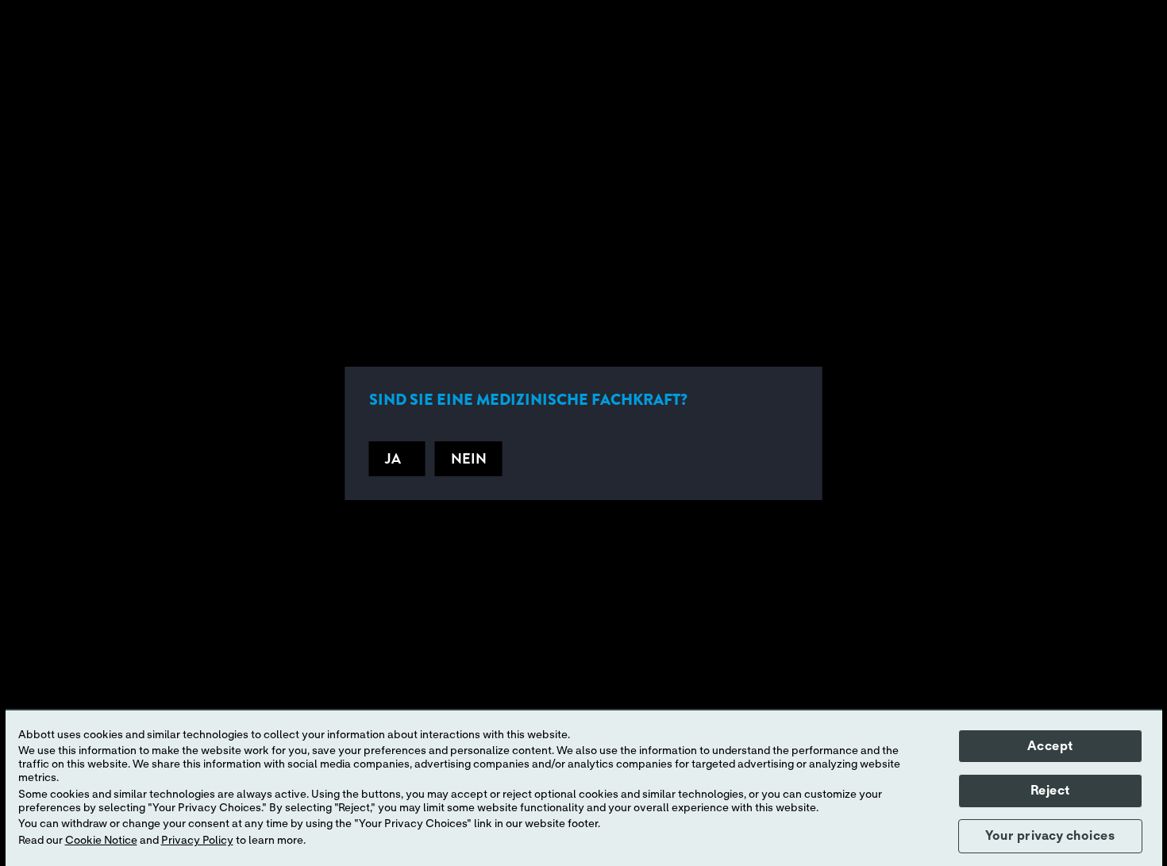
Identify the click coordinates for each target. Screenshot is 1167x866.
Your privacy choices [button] (1050, 835)
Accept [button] (1050, 746)
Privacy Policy (197, 840)
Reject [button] (1050, 790)
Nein (469, 458)
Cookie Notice (101, 840)
